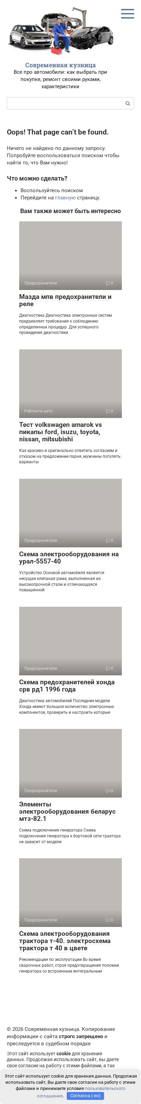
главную (65, 198)
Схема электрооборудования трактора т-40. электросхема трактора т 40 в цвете (65, 941)
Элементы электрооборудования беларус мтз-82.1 (67, 811)
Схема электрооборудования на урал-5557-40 (69, 557)
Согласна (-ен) (85, 1095)
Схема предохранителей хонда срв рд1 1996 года (67, 685)
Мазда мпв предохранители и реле (65, 300)
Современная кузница (60, 65)
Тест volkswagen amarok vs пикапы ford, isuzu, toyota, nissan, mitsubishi (60, 432)
